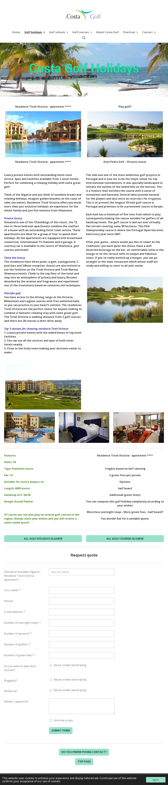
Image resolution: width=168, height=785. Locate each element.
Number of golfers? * (17, 644)
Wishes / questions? (16, 701)
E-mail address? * (14, 612)
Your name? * (12, 590)
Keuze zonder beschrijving (70, 665)
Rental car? (11, 691)
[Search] (84, 37)
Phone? (8, 601)
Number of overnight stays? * (22, 623)
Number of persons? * (18, 633)
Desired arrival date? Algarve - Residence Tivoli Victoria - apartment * (22, 575)
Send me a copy (63, 720)
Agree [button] (156, 779)
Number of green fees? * (19, 655)
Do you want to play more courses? (20, 668)
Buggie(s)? (10, 680)
